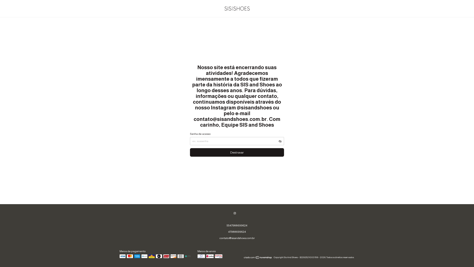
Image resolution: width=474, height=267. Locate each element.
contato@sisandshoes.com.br (237, 238)
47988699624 (237, 231)
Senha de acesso (200, 134)
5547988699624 (237, 225)
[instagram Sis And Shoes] (234, 213)
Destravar (237, 152)
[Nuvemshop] (258, 258)
